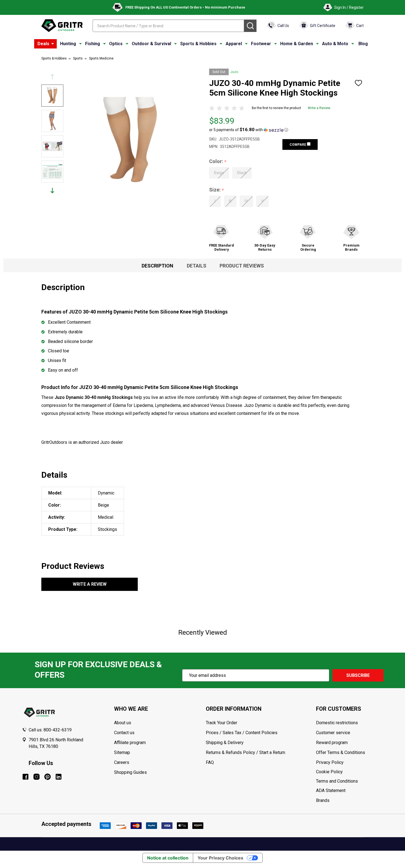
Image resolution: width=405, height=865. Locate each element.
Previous (52, 77)
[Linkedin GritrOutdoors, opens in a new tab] (58, 776)
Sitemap (122, 752)
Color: (218, 161)
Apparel (234, 43)
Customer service (333, 732)
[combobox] (168, 26)
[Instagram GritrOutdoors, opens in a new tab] (36, 776)
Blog (363, 43)
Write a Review (319, 108)
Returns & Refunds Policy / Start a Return (245, 752)
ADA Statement (330, 790)
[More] (52, 43)
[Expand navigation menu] (80, 43)
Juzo (234, 72)
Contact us (124, 732)
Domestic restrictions (337, 722)
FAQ (210, 762)
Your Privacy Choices (220, 858)
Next (52, 190)
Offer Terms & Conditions (340, 752)
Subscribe (358, 675)
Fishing (92, 43)
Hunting (68, 43)
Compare (298, 145)
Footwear (261, 43)
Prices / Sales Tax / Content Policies (241, 732)
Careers (121, 762)
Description (157, 266)
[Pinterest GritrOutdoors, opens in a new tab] (47, 776)
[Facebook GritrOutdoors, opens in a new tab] (25, 776)
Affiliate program (130, 742)
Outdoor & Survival (151, 43)
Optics (116, 43)
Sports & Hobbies (198, 43)
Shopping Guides (130, 772)
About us (122, 722)
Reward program (332, 742)
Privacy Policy (349, 762)
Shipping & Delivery (225, 742)
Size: (216, 190)
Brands (323, 800)
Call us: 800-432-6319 (50, 729)
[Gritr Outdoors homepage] (62, 25)
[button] (248, 130)
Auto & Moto (335, 43)
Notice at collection (167, 858)
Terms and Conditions (349, 781)
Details (196, 266)
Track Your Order (221, 722)
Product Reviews (242, 266)
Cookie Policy (349, 772)
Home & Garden (296, 43)
